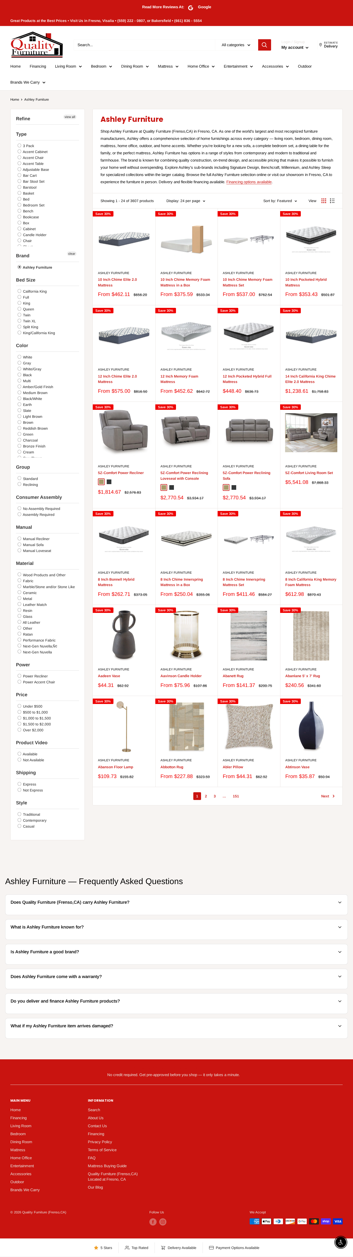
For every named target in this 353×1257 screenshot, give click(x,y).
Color (22, 345)
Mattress (165, 66)
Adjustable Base (35, 169)
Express (29, 784)
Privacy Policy (100, 1142)
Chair (27, 241)
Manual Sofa (33, 545)
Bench (27, 211)
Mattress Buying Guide (107, 1166)
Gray (26, 363)
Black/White (32, 399)
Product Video (32, 742)
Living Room (65, 66)
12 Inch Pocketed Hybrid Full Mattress (247, 379)
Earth (27, 405)
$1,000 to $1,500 (36, 718)
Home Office (198, 66)
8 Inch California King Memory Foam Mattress (310, 582)
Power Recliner (35, 676)
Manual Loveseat (36, 551)
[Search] (264, 45)
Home (15, 66)
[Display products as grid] (323, 200)
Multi (26, 381)
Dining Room (132, 66)
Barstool (29, 187)
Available (29, 754)
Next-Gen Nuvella (37, 652)
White (27, 357)
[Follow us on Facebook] (153, 1222)
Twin (26, 315)
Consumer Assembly (39, 497)
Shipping (26, 772)
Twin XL (29, 321)
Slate (26, 411)
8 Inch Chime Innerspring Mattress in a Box (181, 582)
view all (70, 117)
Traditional (31, 814)
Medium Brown (35, 393)
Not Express (32, 790)
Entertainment (235, 66)
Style (21, 802)
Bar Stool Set (33, 181)
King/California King (38, 333)
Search (94, 1110)
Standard (30, 479)
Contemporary (34, 820)
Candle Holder (34, 235)
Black (27, 375)
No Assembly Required (41, 509)
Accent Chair (33, 158)
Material (25, 563)
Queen (28, 309)
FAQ (92, 1158)
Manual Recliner (36, 539)
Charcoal (30, 440)
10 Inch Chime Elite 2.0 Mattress (117, 282)
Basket (28, 193)
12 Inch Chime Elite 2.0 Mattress (117, 379)
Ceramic (29, 593)
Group (23, 467)
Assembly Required (38, 515)
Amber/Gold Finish (37, 387)
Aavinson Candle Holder (181, 676)
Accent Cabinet (35, 152)
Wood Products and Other (44, 575)
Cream (28, 452)
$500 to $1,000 (35, 712)
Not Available (33, 760)
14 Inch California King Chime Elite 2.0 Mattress (310, 379)
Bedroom (98, 66)
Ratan (27, 634)
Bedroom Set (33, 205)
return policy (312, 1038)
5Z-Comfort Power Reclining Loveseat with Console (184, 476)
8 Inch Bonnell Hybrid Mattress (116, 582)
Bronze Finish (33, 446)
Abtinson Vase (297, 767)
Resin (27, 611)
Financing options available (249, 182)
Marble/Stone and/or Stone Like (48, 587)
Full (25, 297)
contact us (314, 988)
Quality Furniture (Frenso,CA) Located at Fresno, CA (113, 1176)
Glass (27, 616)
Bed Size (25, 280)
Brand (22, 255)
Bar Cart (29, 175)
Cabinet (29, 229)
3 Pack (28, 146)
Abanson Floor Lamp (115, 767)
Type (21, 134)
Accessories (272, 66)
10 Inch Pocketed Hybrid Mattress (306, 282)
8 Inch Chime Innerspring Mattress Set (244, 582)
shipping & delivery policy (231, 1013)
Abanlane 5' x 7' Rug (302, 676)
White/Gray (31, 369)
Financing (38, 66)
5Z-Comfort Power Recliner (121, 473)
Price (21, 694)
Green (27, 434)
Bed (25, 199)
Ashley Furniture (36, 99)
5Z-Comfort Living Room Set (309, 473)
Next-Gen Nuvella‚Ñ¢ (39, 646)
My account (292, 47)
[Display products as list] (332, 200)
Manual (24, 527)
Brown (27, 422)
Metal (27, 599)
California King (34, 291)
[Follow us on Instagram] (162, 1222)
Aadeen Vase (109, 676)
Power (23, 664)
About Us (96, 1118)
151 (236, 796)
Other (27, 628)
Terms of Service (102, 1150)
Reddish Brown (35, 428)
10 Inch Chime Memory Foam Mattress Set (247, 282)
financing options (62, 1013)
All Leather (31, 622)
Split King (30, 327)
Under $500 (32, 706)
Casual (28, 826)
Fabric (27, 581)
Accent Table (33, 164)
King (26, 303)
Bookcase (30, 217)
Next (325, 796)
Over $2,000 (32, 730)
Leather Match (34, 605)
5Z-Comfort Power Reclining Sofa (246, 476)
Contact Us (97, 1126)
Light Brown (32, 416)
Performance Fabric (39, 640)
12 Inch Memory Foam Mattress (179, 379)
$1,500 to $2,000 (36, 724)
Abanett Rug (233, 676)
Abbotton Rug (171, 767)
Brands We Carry (25, 82)
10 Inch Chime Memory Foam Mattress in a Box (185, 282)
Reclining (30, 485)
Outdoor (305, 66)
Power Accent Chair (38, 682)
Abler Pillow (233, 767)
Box (25, 223)
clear (71, 253)
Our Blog (95, 1187)
